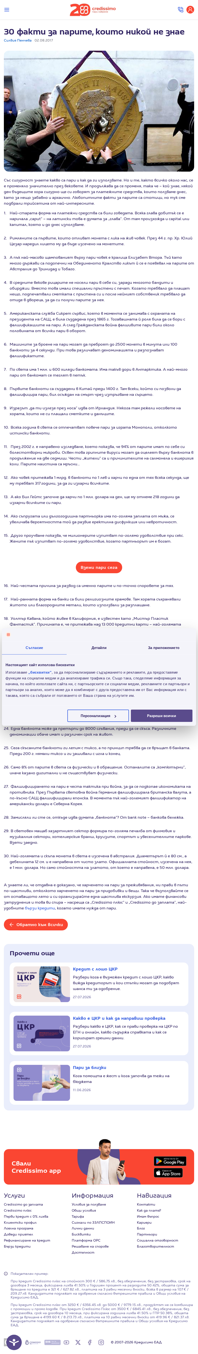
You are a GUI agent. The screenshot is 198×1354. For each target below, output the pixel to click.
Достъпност (83, 1252)
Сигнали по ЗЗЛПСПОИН (93, 1222)
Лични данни (83, 1228)
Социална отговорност (157, 1240)
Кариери (144, 1222)
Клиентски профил (20, 1222)
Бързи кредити (17, 1246)
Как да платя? (149, 1210)
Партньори (147, 1234)
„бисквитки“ (40, 672)
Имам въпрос (148, 1216)
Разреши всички (161, 716)
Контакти (146, 1204)
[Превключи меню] (7, 10)
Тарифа (78, 1216)
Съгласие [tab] (34, 647)
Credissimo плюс (18, 1210)
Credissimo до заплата (23, 1204)
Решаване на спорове (90, 1246)
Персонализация (95, 716)
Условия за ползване (89, 1204)
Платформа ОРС (86, 1240)
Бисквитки (81, 1234)
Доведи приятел (18, 1234)
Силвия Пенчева (18, 40)
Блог (141, 1228)
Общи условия (84, 1210)
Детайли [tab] (99, 647)
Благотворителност (155, 1246)
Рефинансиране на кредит (27, 1240)
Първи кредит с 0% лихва (26, 1216)
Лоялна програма (18, 1228)
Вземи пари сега (99, 567)
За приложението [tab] (163, 647)
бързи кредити (40, 908)
